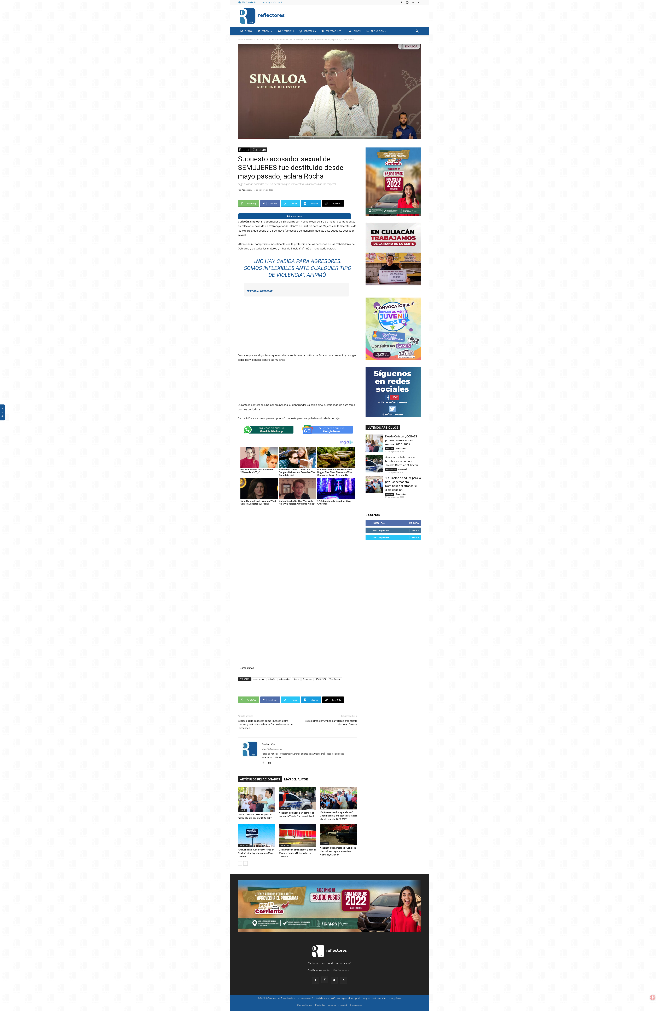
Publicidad (320, 1004)
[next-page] (245, 863)
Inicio (240, 39)
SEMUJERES (321, 679)
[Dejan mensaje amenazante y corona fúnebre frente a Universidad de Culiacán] (297, 835)
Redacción (247, 190)
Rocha (296, 679)
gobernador (284, 679)
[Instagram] (407, 2)
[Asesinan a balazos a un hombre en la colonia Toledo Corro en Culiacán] (297, 798)
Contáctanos (356, 1004)
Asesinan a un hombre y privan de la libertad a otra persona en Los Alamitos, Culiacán (338, 851)
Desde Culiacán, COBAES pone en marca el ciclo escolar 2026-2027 (401, 440)
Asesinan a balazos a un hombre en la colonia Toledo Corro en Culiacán (401, 461)
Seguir (415, 530)
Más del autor (296, 779)
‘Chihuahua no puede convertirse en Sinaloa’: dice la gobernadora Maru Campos (256, 853)
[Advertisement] (354, 15)
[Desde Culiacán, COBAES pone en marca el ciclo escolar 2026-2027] (256, 799)
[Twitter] (418, 2)
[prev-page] (240, 863)
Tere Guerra (335, 679)
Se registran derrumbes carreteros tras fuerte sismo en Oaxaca (331, 722)
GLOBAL (357, 31)
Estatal (249, 39)
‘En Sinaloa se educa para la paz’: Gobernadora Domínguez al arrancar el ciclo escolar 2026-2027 (338, 815)
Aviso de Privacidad (337, 1004)
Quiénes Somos (304, 1004)
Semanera (307, 679)
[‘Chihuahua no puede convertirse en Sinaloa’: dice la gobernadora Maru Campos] (256, 835)
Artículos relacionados (260, 779)
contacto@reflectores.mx (337, 970)
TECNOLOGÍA (377, 31)
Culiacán (260, 39)
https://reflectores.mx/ (272, 749)
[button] (417, 31)
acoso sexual (258, 679)
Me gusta (414, 523)
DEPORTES (308, 31)
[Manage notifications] (652, 997)
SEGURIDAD (288, 31)
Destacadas (285, 808)
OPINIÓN (249, 31)
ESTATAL (266, 31)
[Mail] (412, 2)
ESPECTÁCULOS (333, 31)
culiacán (271, 679)
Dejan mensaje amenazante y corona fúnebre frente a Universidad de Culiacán (297, 853)
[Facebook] (401, 2)
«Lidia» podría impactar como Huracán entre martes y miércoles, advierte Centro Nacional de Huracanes (265, 724)
